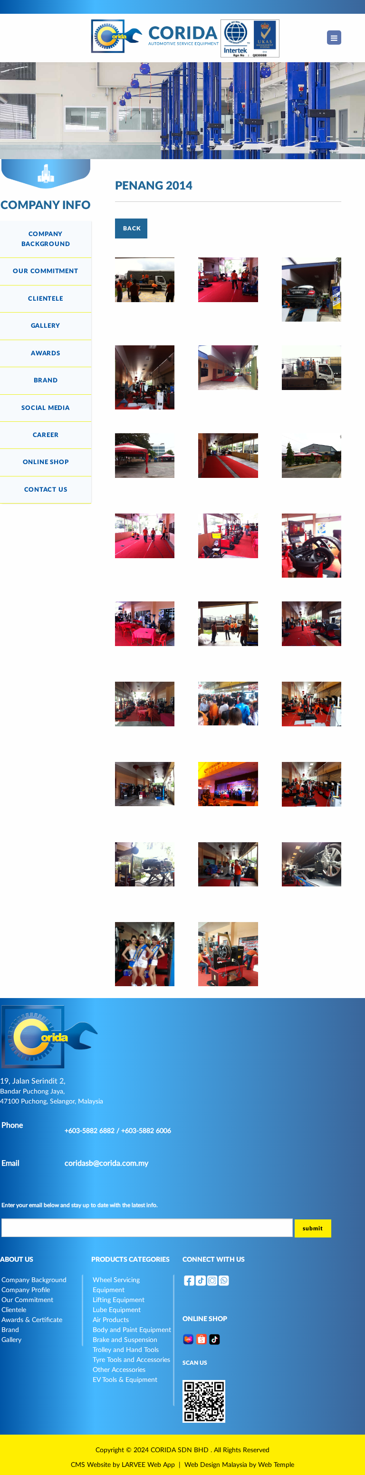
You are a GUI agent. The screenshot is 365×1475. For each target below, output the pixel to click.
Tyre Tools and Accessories (131, 1360)
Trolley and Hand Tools (126, 1350)
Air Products (111, 1320)
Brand (10, 1330)
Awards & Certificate (31, 1320)
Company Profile (25, 1290)
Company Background (34, 1280)
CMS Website (91, 1465)
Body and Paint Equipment (132, 1330)
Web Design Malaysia (215, 1465)
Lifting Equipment (118, 1300)
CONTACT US (45, 490)
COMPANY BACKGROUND (45, 239)
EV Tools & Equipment (125, 1380)
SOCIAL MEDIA (45, 408)
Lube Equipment (117, 1310)
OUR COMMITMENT (45, 271)
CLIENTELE (45, 299)
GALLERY (46, 326)
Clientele (13, 1310)
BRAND (46, 380)
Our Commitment (27, 1300)
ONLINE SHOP (46, 462)
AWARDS (45, 353)
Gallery (11, 1340)
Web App (161, 1465)
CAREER (46, 435)
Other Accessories (119, 1370)
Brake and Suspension (125, 1340)
